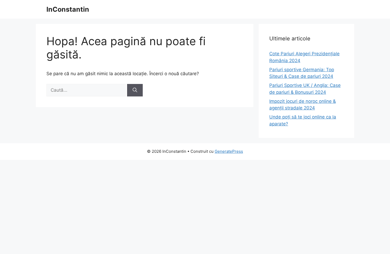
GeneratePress (229, 151)
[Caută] (135, 90)
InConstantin (67, 9)
